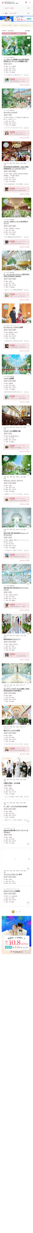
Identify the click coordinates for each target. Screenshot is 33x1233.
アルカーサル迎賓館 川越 (12, 431)
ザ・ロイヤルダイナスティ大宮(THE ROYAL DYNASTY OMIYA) (16, 275)
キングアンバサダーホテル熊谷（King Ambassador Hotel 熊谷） (16, 690)
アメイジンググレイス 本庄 (13, 874)
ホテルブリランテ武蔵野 (12, 891)
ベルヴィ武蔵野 (9, 378)
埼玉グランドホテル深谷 (12, 730)
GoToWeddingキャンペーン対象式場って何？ (14, 33)
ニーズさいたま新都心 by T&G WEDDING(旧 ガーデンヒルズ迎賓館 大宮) (16, 60)
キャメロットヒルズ (10, 112)
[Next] (20, 911)
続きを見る (26, 74)
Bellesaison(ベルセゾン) (12, 639)
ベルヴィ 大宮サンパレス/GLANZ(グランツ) (16, 222)
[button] (29, 45)
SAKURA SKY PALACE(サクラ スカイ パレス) (16, 589)
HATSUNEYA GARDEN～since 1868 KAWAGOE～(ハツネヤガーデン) (16, 168)
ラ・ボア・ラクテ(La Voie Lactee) (15, 806)
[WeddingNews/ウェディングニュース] (8, 3)
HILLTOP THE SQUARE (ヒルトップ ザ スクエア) (16, 534)
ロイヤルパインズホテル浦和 (13, 327)
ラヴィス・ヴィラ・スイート (13, 480)
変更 (28, 8)
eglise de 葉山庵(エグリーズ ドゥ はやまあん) (16, 831)
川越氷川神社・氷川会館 (12, 783)
